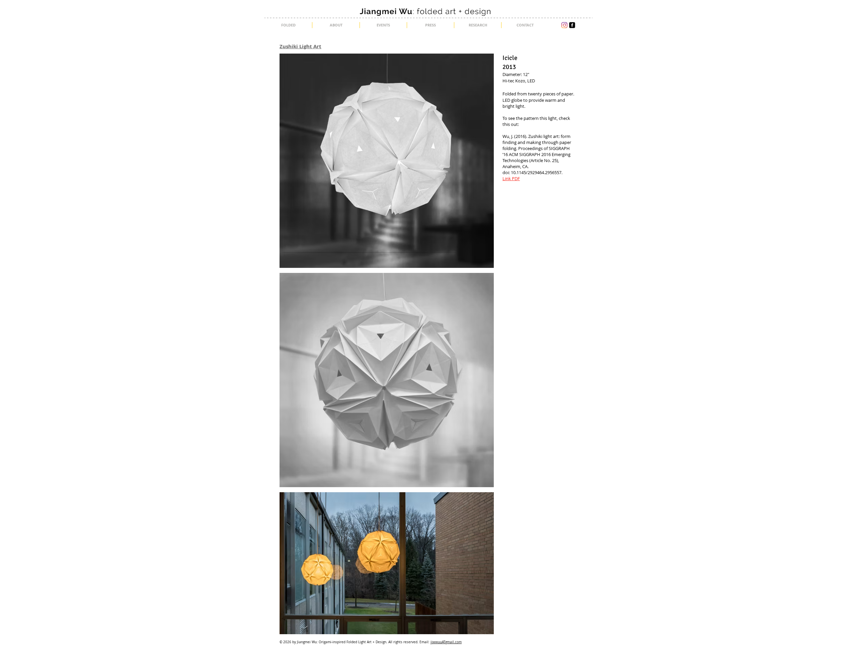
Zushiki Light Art (300, 46)
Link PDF (511, 178)
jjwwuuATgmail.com (446, 642)
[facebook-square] (572, 25)
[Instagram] (564, 25)
